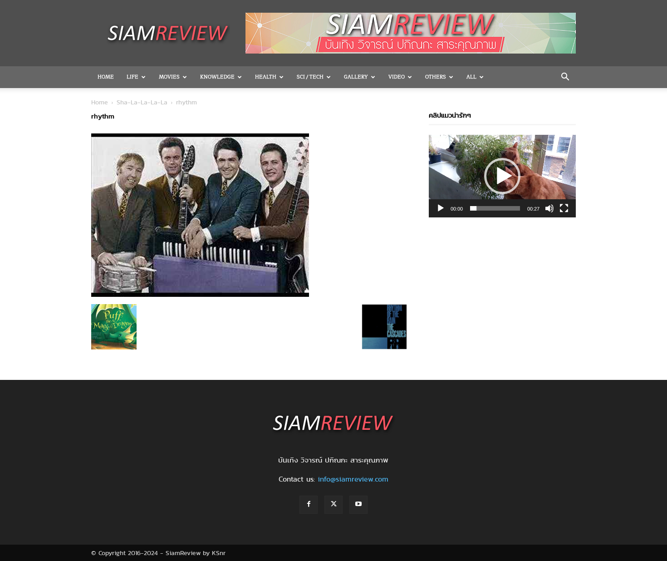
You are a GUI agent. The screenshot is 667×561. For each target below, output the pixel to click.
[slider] (495, 208)
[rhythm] (200, 294)
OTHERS (435, 77)
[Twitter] (333, 505)
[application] (502, 176)
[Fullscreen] (564, 208)
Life (132, 77)
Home (106, 77)
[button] (565, 78)
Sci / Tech (310, 77)
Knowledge (217, 77)
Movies (169, 77)
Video (396, 77)
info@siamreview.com (353, 479)
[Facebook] (308, 505)
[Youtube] (358, 505)
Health (265, 77)
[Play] (440, 208)
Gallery (356, 77)
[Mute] (549, 208)
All (471, 77)
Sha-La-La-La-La (142, 102)
